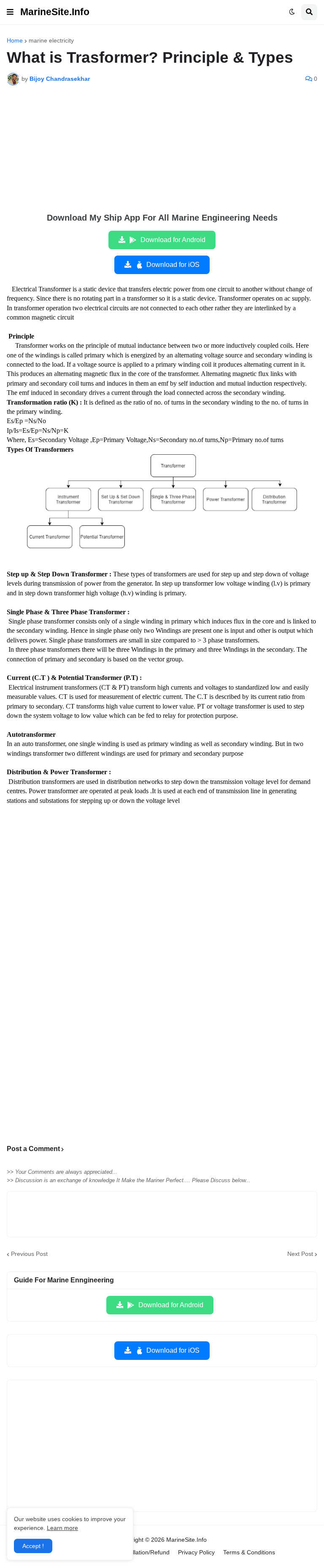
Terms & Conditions (249, 1552)
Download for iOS (173, 264)
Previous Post (29, 1253)
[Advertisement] (162, 155)
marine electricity (51, 40)
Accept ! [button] (33, 1546)
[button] (10, 12)
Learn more (62, 1527)
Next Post (300, 1253)
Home (15, 40)
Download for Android (172, 239)
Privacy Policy (196, 1552)
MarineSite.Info (54, 11)
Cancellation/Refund (143, 1552)
